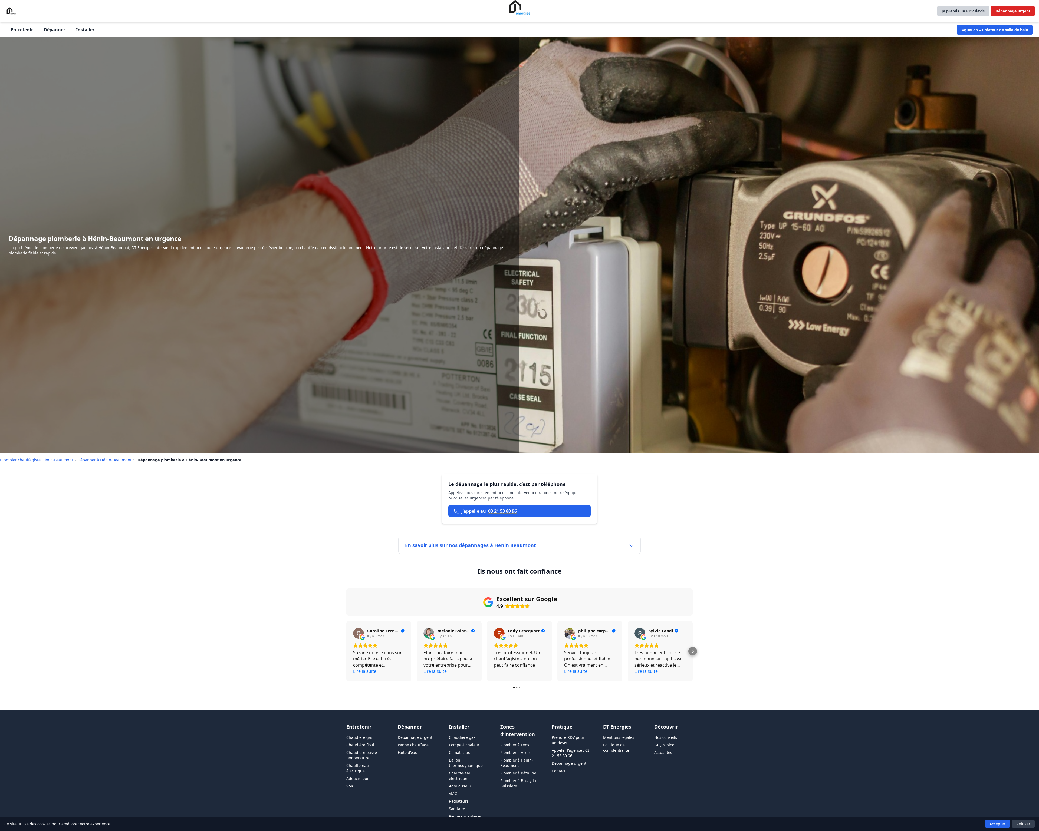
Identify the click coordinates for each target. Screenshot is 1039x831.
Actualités (663, 752)
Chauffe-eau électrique (357, 768)
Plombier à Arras (515, 752)
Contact (558, 770)
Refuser (1023, 823)
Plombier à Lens (514, 744)
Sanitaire (457, 808)
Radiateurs (459, 801)
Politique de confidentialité (616, 747)
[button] (346, 651)
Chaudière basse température (361, 755)
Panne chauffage (413, 744)
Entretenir (22, 30)
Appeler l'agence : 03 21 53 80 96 (571, 753)
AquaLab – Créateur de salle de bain (994, 29)
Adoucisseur (357, 778)
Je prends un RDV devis (963, 11)
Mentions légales (618, 737)
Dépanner (54, 30)
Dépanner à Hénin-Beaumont (104, 459)
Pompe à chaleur (464, 744)
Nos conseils (665, 737)
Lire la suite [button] (364, 671)
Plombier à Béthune (518, 773)
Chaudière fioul (360, 744)
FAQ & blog (664, 744)
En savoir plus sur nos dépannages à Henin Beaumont (470, 545)
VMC (350, 786)
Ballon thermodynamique (466, 762)
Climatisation (461, 752)
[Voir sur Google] (358, 633)
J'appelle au (489, 511)
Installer (85, 30)
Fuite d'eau (407, 752)
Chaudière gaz (359, 737)
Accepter (997, 823)
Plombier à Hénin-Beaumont (516, 762)
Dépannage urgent (1012, 11)
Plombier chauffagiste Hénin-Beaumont (36, 459)
